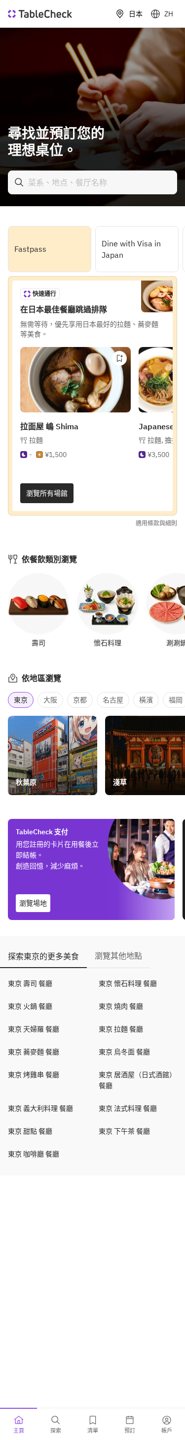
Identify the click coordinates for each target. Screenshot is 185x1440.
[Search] (19, 182)
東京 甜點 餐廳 (30, 1131)
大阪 (50, 699)
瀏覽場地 (33, 903)
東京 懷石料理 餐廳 (128, 983)
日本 (136, 13)
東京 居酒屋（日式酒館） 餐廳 (137, 1080)
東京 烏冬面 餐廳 (124, 1051)
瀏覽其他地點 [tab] (118, 956)
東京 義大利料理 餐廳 (40, 1108)
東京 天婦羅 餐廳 (33, 1029)
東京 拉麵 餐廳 (121, 1029)
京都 (80, 699)
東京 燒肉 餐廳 (121, 1006)
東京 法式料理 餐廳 (128, 1108)
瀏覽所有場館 (47, 493)
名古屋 (113, 699)
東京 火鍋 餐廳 (30, 1006)
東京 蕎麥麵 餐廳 (33, 1051)
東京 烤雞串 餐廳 (33, 1074)
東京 (21, 699)
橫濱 (146, 699)
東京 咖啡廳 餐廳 (33, 1154)
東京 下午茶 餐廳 (124, 1131)
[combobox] (92, 182)
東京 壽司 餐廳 (30, 983)
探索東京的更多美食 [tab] (43, 956)
